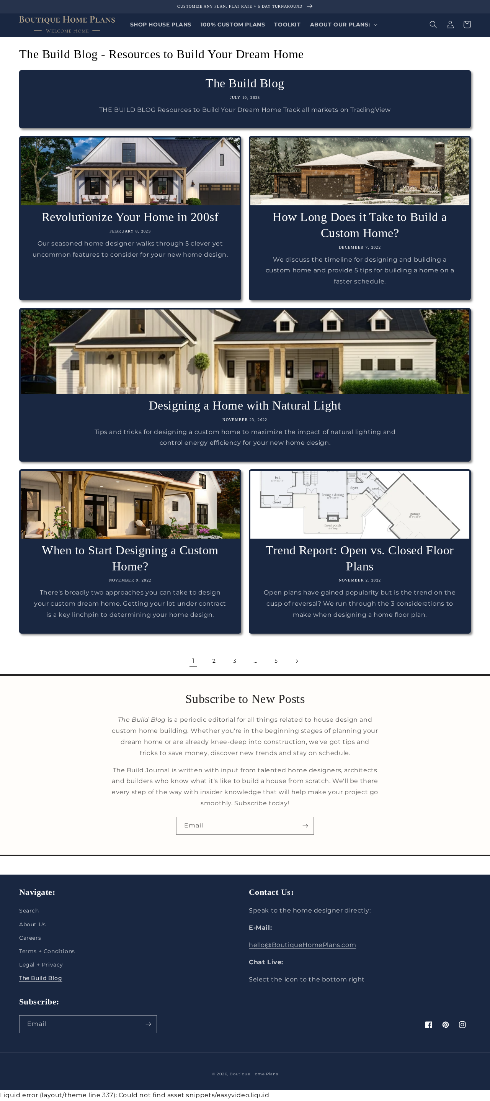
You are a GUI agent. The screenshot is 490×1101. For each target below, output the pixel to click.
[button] (343, 24)
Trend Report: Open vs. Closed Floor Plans (360, 558)
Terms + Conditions (47, 951)
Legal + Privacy (41, 964)
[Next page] (296, 661)
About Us (32, 924)
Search (29, 910)
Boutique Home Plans (254, 1074)
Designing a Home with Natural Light (245, 405)
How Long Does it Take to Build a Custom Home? (360, 225)
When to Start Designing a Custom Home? (130, 558)
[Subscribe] (305, 826)
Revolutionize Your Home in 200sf (130, 217)
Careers (30, 937)
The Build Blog (245, 83)
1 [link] (193, 660)
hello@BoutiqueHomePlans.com (302, 945)
